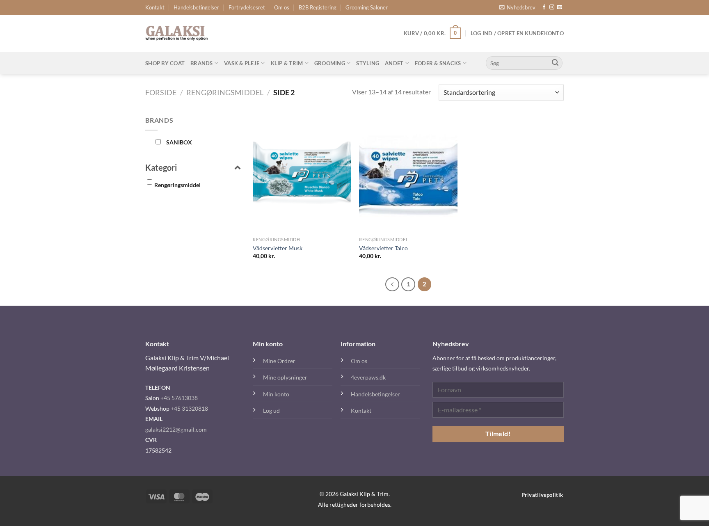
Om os (281, 7)
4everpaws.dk (368, 377)
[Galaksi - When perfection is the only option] (176, 33)
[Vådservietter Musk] (302, 174)
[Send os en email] (559, 7)
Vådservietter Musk (277, 248)
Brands (201, 63)
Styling (367, 63)
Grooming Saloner (366, 7)
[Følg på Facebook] (544, 7)
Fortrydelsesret (247, 7)
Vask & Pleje (241, 63)
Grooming (329, 63)
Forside (160, 92)
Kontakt (155, 7)
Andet (394, 63)
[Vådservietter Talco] (408, 174)
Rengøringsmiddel (224, 92)
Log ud (271, 410)
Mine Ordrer (279, 360)
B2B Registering (317, 7)
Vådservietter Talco (383, 248)
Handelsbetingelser (196, 7)
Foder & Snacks (438, 63)
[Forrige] (392, 284)
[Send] (555, 63)
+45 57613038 (179, 397)
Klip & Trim (287, 63)
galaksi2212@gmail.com (176, 429)
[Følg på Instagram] (551, 7)
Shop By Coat (165, 63)
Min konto (276, 394)
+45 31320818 (189, 408)
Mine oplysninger (285, 377)
